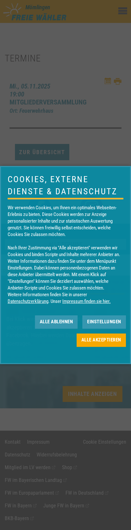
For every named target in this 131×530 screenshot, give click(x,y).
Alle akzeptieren (101, 340)
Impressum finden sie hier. (86, 301)
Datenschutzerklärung (28, 301)
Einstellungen (104, 322)
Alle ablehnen (56, 322)
